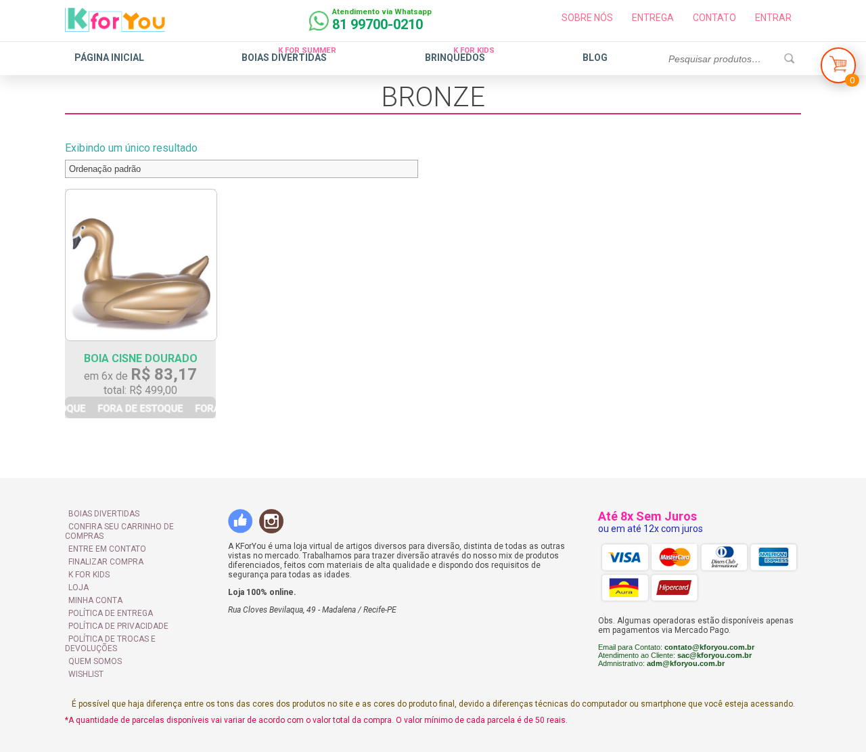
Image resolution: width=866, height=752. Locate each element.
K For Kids (89, 574)
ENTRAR (773, 17)
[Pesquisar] (789, 59)
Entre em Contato (107, 549)
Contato (714, 17)
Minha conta (95, 600)
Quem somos (95, 661)
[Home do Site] (115, 26)
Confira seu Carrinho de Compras (119, 531)
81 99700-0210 (377, 24)
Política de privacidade (118, 626)
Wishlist (86, 674)
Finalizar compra (105, 562)
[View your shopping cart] (838, 68)
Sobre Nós (587, 17)
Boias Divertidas (284, 57)
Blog (595, 57)
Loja (78, 587)
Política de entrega (110, 613)
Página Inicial (109, 57)
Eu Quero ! (140, 407)
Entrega (653, 17)
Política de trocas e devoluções (110, 643)
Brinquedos (455, 57)
